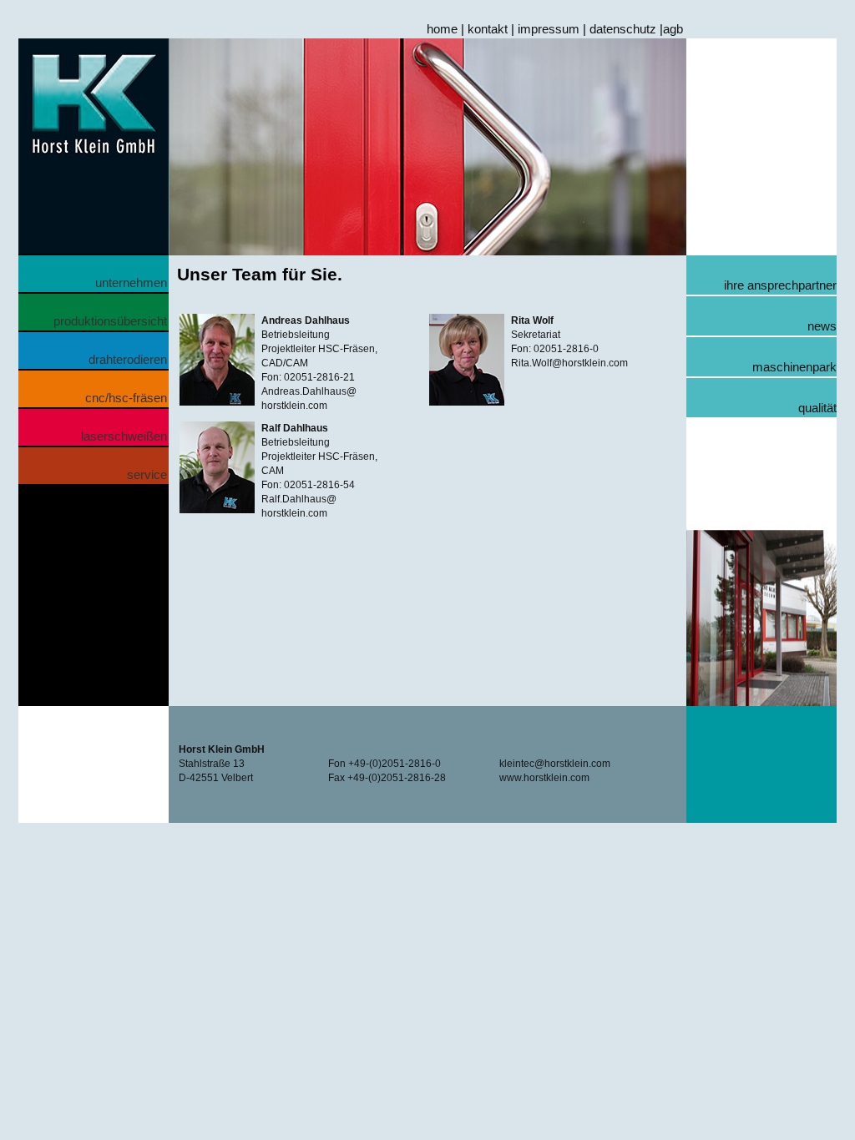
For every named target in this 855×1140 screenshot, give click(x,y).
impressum (548, 29)
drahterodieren (128, 359)
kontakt (488, 29)
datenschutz (622, 29)
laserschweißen (124, 436)
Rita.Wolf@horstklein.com (569, 363)
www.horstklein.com (544, 778)
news (822, 326)
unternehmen (131, 282)
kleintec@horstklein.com (554, 763)
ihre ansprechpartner (780, 285)
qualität (817, 408)
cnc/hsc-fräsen (126, 398)
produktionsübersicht (110, 321)
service (147, 474)
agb (673, 29)
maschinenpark (794, 367)
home (442, 29)
